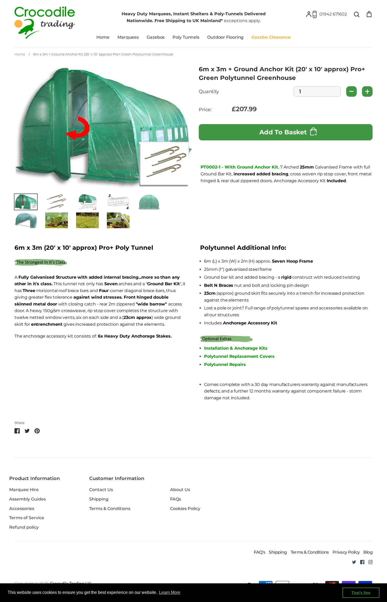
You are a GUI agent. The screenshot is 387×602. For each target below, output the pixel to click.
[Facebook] (360, 561)
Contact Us (101, 489)
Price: (205, 110)
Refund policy (24, 527)
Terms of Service (26, 517)
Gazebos (156, 37)
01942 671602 (333, 14)
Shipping (98, 499)
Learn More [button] (169, 592)
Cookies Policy (185, 508)
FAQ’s (259, 552)
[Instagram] (368, 561)
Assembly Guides (27, 499)
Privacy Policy (346, 552)
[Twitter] (352, 561)
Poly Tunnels (185, 37)
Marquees (128, 37)
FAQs (175, 499)
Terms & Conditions (109, 508)
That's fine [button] (360, 592)
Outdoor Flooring (225, 37)
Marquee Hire (24, 489)
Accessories (21, 508)
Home (103, 37)
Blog (368, 552)
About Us (180, 489)
